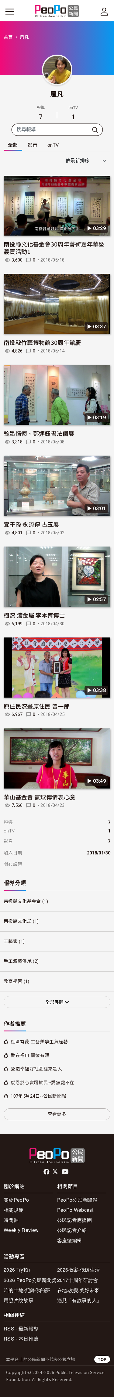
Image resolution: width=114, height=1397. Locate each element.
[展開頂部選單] (104, 11)
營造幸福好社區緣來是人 (36, 1069)
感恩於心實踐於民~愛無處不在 (42, 1082)
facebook (46, 1172)
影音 (33, 145)
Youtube (66, 1172)
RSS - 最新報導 (21, 1328)
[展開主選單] (10, 11)
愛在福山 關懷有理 (30, 1055)
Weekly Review (21, 1229)
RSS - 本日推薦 (21, 1338)
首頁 (8, 37)
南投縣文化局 (18, 921)
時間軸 (11, 1219)
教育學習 (13, 981)
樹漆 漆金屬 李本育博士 (34, 615)
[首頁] (57, 11)
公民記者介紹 (72, 1229)
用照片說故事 (18, 1300)
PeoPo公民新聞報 (77, 1199)
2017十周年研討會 (77, 1279)
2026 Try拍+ (17, 1269)
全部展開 (55, 1002)
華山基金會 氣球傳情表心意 (39, 797)
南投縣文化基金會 (22, 901)
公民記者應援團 (74, 1219)
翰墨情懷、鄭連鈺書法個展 (39, 433)
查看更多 (57, 1114)
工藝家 (11, 941)
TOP (102, 1359)
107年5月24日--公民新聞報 (38, 1096)
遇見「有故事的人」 (79, 1300)
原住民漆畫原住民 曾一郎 (37, 706)
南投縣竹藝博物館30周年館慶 (42, 342)
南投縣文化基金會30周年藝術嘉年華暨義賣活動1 (54, 247)
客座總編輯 (69, 1240)
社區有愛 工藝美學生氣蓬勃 (39, 1042)
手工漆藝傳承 (18, 961)
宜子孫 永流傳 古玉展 (31, 524)
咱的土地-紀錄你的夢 (27, 1290)
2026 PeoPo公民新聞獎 (30, 1279)
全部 (13, 145)
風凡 (57, 94)
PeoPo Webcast (75, 1209)
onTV (53, 145)
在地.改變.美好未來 (78, 1290)
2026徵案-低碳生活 (78, 1269)
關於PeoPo (16, 1199)
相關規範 (13, 1209)
